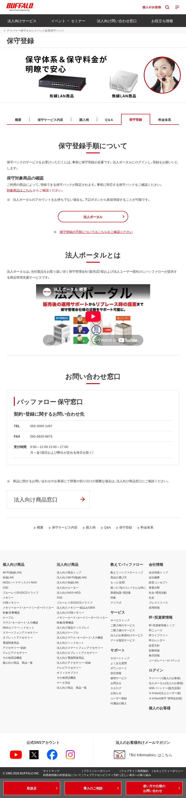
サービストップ (120, 620)
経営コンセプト (158, 582)
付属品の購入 (118, 703)
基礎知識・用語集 (120, 592)
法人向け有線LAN (67, 582)
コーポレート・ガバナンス (164, 660)
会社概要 (154, 577)
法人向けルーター (67, 587)
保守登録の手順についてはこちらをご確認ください (96, 231)
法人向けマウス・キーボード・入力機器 (80, 637)
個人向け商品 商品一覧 (18, 663)
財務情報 (154, 650)
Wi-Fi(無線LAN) (12, 572)
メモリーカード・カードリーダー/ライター (28, 607)
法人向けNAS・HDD (69, 592)
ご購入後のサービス (122, 630)
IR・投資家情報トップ (162, 625)
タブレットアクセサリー (18, 637)
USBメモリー (11, 602)
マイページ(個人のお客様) (165, 678)
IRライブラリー (158, 635)
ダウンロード (118, 668)
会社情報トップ (158, 572)
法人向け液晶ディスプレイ (73, 627)
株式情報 (154, 655)
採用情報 (154, 607)
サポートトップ (120, 658)
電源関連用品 (11, 643)
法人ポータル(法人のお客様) (166, 683)
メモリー (8, 597)
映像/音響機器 (11, 612)
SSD (5, 587)
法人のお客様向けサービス (126, 635)
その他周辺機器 (12, 658)
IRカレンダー (157, 640)
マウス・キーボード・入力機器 (20, 622)
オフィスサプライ (67, 673)
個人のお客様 (160, 707)
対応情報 (115, 673)
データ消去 (63, 683)
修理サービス (118, 678)
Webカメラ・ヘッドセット (18, 627)
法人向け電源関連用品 (70, 658)
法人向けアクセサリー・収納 (74, 663)
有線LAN (8, 577)
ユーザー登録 (118, 698)
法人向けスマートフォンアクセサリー (80, 648)
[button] (93, 216)
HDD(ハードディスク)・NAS (20, 582)
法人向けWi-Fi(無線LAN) (72, 577)
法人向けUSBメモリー (70, 612)
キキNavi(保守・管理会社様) (165, 698)
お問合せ (115, 683)
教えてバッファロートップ (126, 572)
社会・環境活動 (157, 592)
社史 (151, 597)
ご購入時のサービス (122, 625)
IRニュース (155, 630)
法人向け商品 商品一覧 (72, 687)
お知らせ (115, 693)
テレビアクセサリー (15, 653)
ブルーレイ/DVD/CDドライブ (21, 592)
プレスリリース (158, 602)
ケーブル (8, 617)
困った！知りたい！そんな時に (128, 587)
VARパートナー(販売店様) (165, 688)
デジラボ (115, 602)
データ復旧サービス (122, 640)
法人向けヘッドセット (70, 643)
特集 (113, 597)
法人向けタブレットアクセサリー (77, 653)
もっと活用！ (117, 582)
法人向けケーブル (67, 632)
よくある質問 (118, 663)
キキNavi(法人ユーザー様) (165, 693)
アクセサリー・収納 (14, 648)
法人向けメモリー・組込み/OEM (76, 607)
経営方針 (154, 645)
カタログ (115, 688)
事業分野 (154, 587)
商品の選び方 (118, 577)
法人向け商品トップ (69, 572)
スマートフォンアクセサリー (20, 632)
